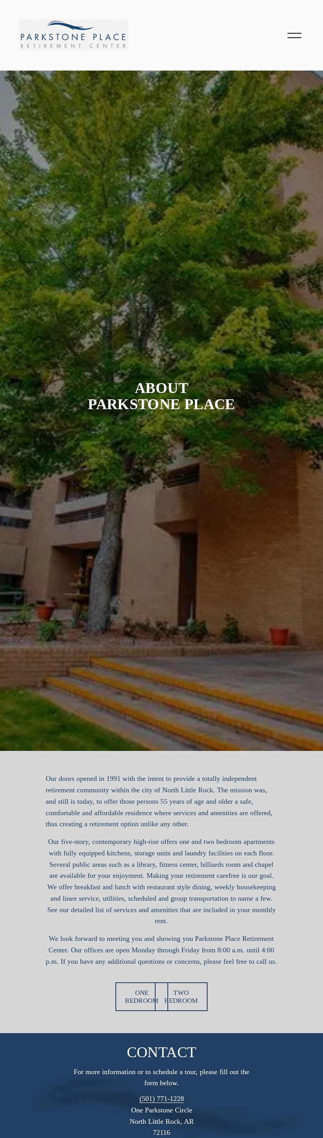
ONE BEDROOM (141, 996)
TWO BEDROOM (181, 996)
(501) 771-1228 (161, 1099)
